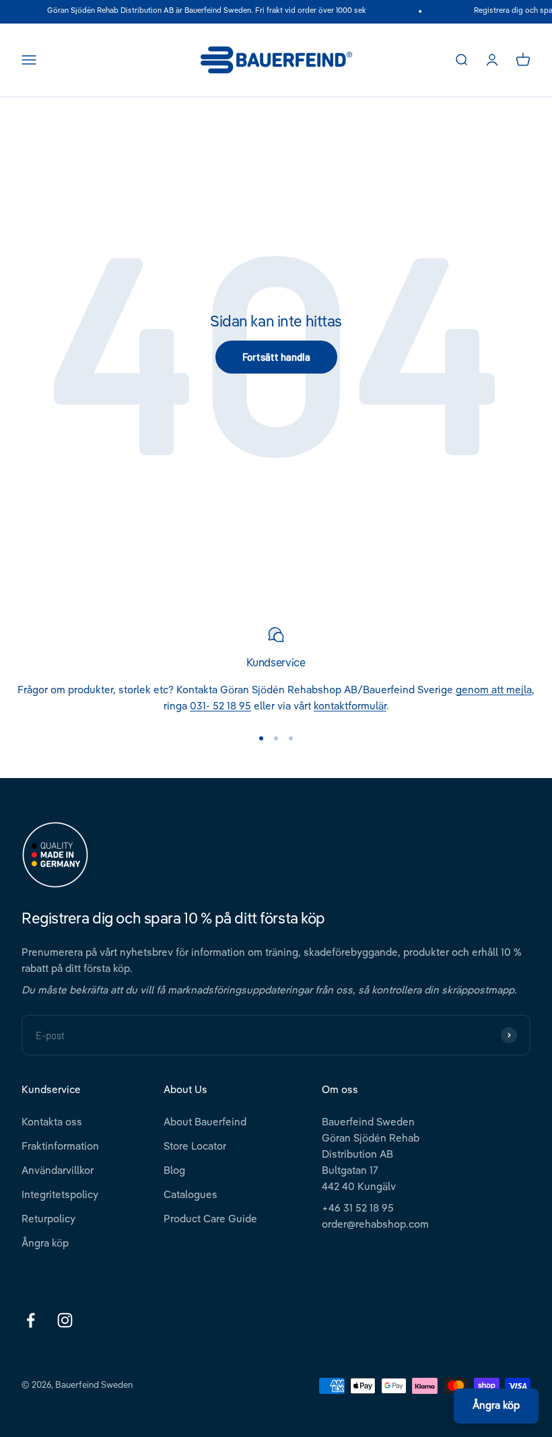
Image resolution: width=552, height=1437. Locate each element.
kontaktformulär (350, 706)
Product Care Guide (210, 1219)
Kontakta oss (52, 1122)
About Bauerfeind (205, 1122)
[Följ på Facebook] (31, 1320)
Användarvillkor (58, 1171)
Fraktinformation (60, 1147)
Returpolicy (48, 1219)
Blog (174, 1171)
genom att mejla (494, 690)
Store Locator (195, 1147)
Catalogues (190, 1195)
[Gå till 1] (261, 738)
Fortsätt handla (276, 357)
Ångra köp (45, 1243)
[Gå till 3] (291, 738)
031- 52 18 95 (220, 706)
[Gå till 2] (276, 738)
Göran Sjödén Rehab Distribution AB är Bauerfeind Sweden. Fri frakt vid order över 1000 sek (201, 11)
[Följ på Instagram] (65, 1320)
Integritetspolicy (60, 1195)
